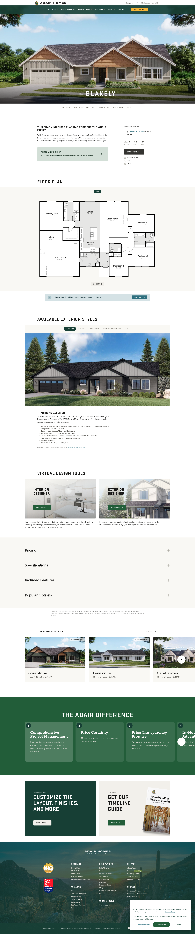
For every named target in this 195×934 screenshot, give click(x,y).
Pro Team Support (78, 905)
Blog (101, 888)
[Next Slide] (190, 55)
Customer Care (132, 896)
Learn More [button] (41, 823)
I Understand (161, 925)
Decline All (179, 925)
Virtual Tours (103, 108)
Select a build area (136, 132)
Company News (133, 874)
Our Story (74, 891)
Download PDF (133, 158)
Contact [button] (121, 9)
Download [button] (115, 823)
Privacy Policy (66, 928)
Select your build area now (76, 447)
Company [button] (129, 3)
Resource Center (105, 885)
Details (129, 108)
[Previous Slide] (5, 55)
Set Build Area (144, 3)
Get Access (41, 507)
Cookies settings (143, 925)
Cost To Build (133, 152)
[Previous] (13, 659)
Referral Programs (133, 879)
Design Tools (118, 108)
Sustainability (76, 902)
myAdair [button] (155, 3)
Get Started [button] (139, 9)
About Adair (131, 868)
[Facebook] (129, 928)
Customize (138, 297)
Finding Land (103, 871)
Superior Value (76, 899)
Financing (102, 882)
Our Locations (104, 905)
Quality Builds (76, 896)
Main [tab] (97, 191)
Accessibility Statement (82, 928)
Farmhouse (94, 329)
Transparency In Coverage (111, 928)
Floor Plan (78, 108)
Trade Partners (132, 876)
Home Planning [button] (84, 9)
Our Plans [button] (52, 9)
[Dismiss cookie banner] (187, 904)
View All (149, 632)
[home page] (50, 3)
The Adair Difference (78, 894)
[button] (101, 154)
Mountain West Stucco (112, 329)
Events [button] (110, 9)
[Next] (181, 742)
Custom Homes (77, 876)
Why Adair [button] (99, 9)
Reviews (74, 908)
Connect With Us (133, 891)
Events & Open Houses (107, 890)
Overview (66, 108)
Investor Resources (106, 874)
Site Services (103, 876)
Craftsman (82, 329)
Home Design (104, 879)
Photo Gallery (76, 871)
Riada (127, 329)
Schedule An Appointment (136, 894)
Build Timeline (104, 868)
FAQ (100, 893)
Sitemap (97, 928)
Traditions (70, 329)
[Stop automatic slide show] (3, 15)
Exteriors (90, 108)
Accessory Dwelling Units (80, 879)
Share (129, 163)
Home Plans (75, 868)
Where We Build (67, 9)
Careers (130, 871)
